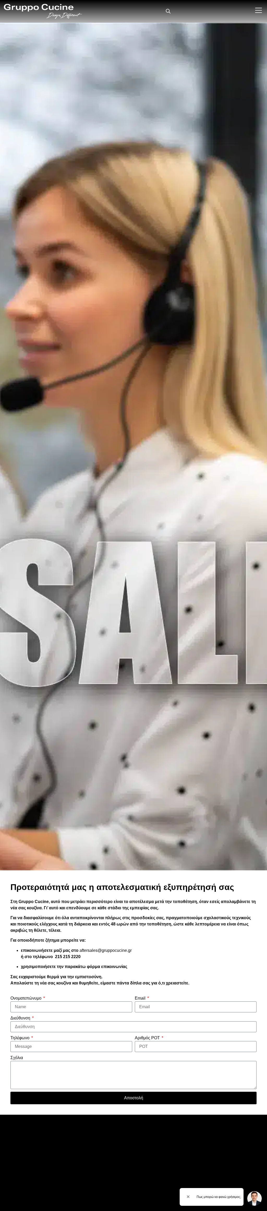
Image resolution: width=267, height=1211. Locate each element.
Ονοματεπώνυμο (26, 998)
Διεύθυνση (20, 1018)
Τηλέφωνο (20, 1038)
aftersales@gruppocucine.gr (106, 950)
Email (141, 998)
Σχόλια (16, 1057)
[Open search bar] (168, 11)
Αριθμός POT (148, 1038)
